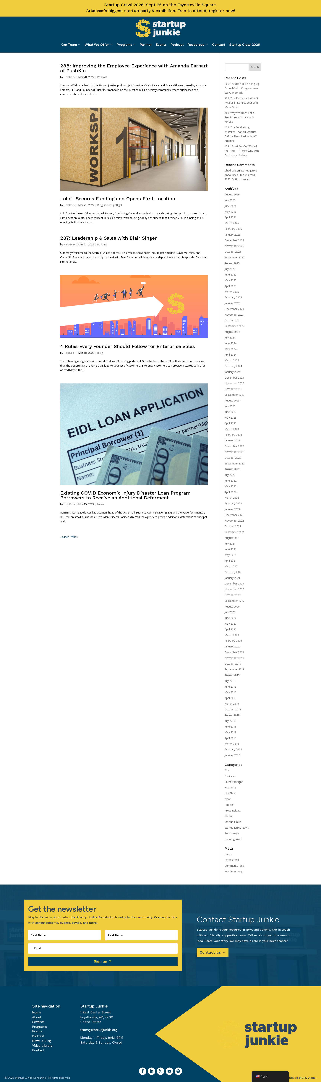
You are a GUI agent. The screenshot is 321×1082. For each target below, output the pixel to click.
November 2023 (234, 383)
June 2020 (230, 618)
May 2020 (230, 623)
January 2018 (232, 755)
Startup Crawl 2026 (244, 45)
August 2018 (232, 715)
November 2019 (234, 658)
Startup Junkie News (237, 827)
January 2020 (232, 646)
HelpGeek (69, 77)
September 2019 (234, 669)
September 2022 (234, 463)
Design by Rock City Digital (299, 1077)
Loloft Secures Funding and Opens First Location (117, 198)
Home (36, 1012)
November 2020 (234, 589)
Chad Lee (230, 170)
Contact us (210, 952)
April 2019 (230, 698)
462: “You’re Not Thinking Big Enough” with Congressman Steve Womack (242, 88)
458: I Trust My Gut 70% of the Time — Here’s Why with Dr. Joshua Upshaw (242, 151)
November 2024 (234, 314)
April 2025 (230, 286)
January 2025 (232, 303)
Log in (228, 854)
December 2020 (234, 583)
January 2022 (232, 509)
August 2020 (232, 606)
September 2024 (234, 326)
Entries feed (232, 860)
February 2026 (233, 229)
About (36, 1017)
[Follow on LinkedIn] (151, 1071)
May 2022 (230, 486)
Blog (100, 205)
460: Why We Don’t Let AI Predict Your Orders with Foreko (240, 117)
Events (161, 45)
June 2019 (230, 686)
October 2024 (233, 320)
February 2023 (233, 435)
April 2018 (230, 738)
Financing (230, 787)
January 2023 (232, 440)
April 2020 (230, 629)
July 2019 (230, 681)
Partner (146, 45)
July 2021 (230, 543)
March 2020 (232, 635)
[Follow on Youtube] (169, 1071)
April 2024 (230, 354)
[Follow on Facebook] (142, 1071)
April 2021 (230, 560)
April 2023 (230, 423)
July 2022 (230, 475)
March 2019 (232, 703)
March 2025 (232, 292)
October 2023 (233, 389)
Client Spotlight (113, 205)
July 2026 (230, 200)
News (100, 504)
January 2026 (232, 234)
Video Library (42, 1045)
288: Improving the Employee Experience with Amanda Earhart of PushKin (134, 68)
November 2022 (234, 452)
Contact (218, 45)
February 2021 (233, 572)
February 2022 (233, 503)
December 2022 (234, 446)
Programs (124, 45)
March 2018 (232, 744)
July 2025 (230, 269)
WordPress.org (233, 871)
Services (38, 1022)
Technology (232, 833)
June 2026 (230, 206)
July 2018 (230, 721)
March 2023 (232, 429)
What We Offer (97, 45)
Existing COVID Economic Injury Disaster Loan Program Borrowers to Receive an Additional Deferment (125, 495)
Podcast (177, 45)
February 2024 (233, 366)
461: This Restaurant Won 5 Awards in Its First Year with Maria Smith (241, 102)
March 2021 (232, 566)
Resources (196, 45)
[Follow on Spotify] (178, 1071)
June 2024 (230, 343)
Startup (229, 816)
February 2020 (233, 640)
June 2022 (230, 480)
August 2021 (232, 538)
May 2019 (230, 692)
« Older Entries (69, 537)
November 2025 (234, 246)
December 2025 (234, 240)
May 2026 (230, 211)
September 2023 (234, 394)
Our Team (69, 45)
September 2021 (234, 532)
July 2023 (230, 406)
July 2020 (230, 612)
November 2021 (234, 520)
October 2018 (233, 709)
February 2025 (233, 297)
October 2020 (233, 595)
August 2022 (232, 469)
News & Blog (41, 1041)
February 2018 (233, 749)
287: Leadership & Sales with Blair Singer (108, 238)
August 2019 (232, 675)
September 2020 (234, 600)
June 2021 (230, 549)
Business (230, 776)
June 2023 (230, 412)
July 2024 (230, 337)
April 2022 (230, 492)
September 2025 (234, 257)
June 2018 (230, 726)
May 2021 (230, 555)
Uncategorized (233, 839)
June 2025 (230, 274)
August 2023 (232, 400)
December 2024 (234, 309)
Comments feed (234, 865)
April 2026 (230, 217)
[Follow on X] (160, 1071)
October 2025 (233, 251)
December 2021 (234, 515)
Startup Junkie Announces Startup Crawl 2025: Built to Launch (241, 175)
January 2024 (232, 372)
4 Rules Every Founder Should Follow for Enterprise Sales (127, 346)
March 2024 (232, 360)
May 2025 (230, 280)
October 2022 (233, 457)
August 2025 (232, 263)
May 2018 (230, 732)
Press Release (233, 810)
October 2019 (233, 663)
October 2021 (233, 526)
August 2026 (232, 194)
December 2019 (234, 652)
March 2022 (232, 497)
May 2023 (230, 417)
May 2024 (230, 349)
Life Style (230, 793)
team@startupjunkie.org (98, 1030)
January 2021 (232, 578)
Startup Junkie (233, 822)
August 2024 (232, 331)
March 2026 (232, 223)
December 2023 (234, 377)
